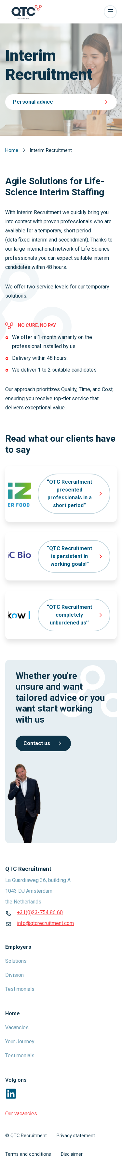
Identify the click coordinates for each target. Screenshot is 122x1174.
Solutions (16, 961)
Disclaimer (72, 1154)
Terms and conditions (28, 1154)
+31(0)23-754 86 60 (40, 912)
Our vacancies (21, 1113)
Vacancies (17, 1027)
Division (14, 975)
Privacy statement (76, 1135)
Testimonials (19, 989)
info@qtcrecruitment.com (45, 923)
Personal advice (33, 102)
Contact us (36, 743)
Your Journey (19, 1041)
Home (12, 150)
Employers (18, 947)
